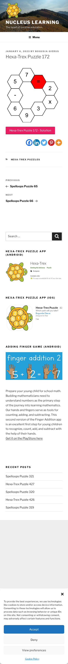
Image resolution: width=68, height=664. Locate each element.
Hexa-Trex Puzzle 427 (20, 484)
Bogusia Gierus (47, 51)
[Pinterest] (51, 142)
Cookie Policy (32, 658)
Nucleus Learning (32, 22)
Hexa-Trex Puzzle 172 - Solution (30, 130)
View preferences (34, 650)
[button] (62, 594)
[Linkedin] (36, 142)
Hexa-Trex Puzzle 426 (20, 499)
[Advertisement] (34, 554)
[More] (58, 142)
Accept (34, 629)
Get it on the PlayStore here (24, 438)
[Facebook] (29, 142)
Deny (34, 640)
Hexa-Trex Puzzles (25, 159)
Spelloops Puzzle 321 (20, 476)
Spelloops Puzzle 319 (20, 507)
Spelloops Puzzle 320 (20, 492)
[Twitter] (44, 142)
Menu (36, 37)
